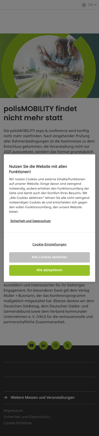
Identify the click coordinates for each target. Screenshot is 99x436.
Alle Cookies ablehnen (49, 257)
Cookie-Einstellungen (49, 244)
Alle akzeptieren (49, 270)
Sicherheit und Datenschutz (30, 221)
